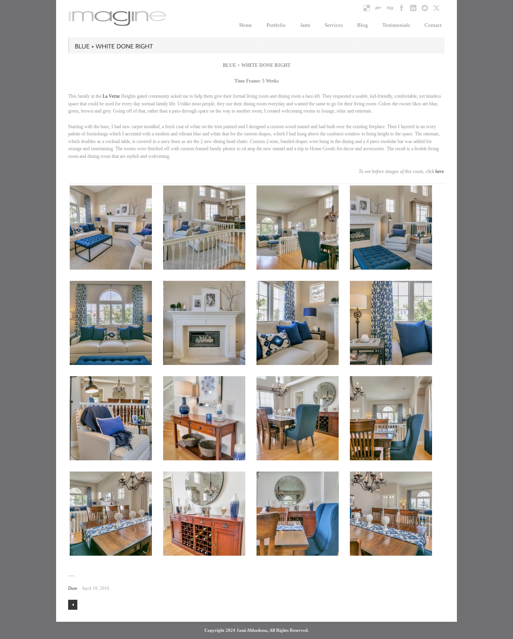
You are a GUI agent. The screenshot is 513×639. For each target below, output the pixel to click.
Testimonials (396, 25)
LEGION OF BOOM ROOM (72, 605)
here (439, 171)
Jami (305, 25)
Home (245, 25)
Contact (433, 25)
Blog (362, 25)
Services (334, 25)
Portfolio (276, 25)
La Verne (111, 96)
